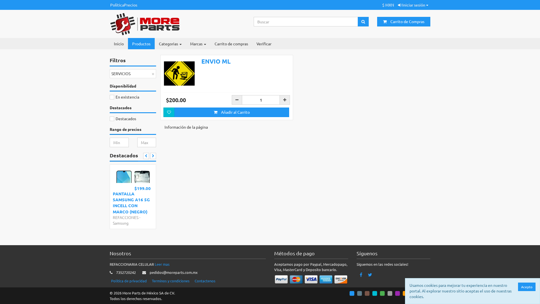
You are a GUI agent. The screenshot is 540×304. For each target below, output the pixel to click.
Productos (141, 43)
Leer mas (162, 264)
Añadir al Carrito (235, 112)
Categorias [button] (169, 43)
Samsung (121, 222)
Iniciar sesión (413, 4)
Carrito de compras (231, 43)
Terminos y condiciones (171, 280)
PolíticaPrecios (123, 4)
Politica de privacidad (129, 280)
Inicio (119, 43)
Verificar (263, 43)
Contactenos (205, 280)
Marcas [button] (196, 43)
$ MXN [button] (388, 4)
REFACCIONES (125, 217)
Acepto (526, 287)
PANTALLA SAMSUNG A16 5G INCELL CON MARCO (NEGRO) (131, 202)
